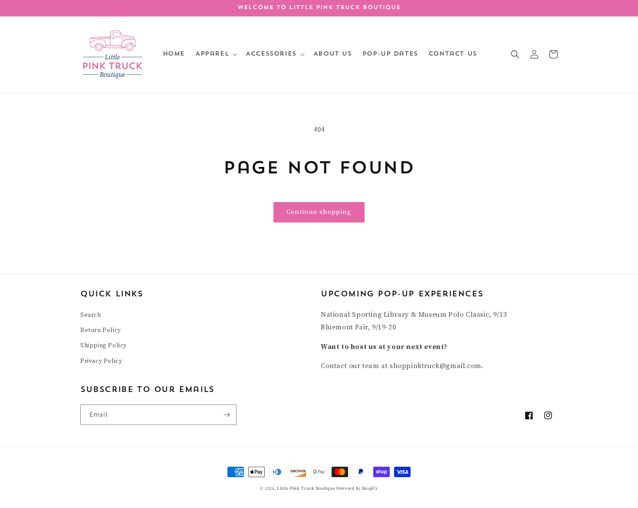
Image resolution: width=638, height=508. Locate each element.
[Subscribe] (226, 415)
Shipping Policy (103, 345)
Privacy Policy (101, 361)
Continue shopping (319, 212)
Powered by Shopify (357, 488)
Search (90, 315)
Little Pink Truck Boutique (306, 488)
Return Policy (100, 330)
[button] (215, 54)
